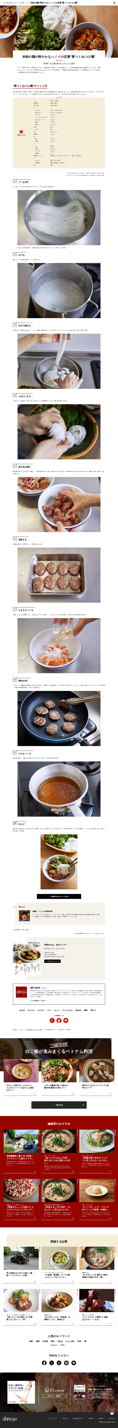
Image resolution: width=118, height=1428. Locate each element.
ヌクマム (31, 1010)
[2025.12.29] (59, 1300)
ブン (49, 1010)
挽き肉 (78, 1010)
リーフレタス (67, 1010)
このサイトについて (52, 1418)
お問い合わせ (112, 1418)
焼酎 (31, 1341)
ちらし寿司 (70, 1341)
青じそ (93, 1010)
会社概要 (101, 1418)
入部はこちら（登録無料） (54, 1396)
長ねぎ (60, 1341)
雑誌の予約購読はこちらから (100, 1397)
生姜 (79, 1341)
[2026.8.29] (96, 1141)
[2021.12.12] (21, 1070)
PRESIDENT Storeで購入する (100, 1393)
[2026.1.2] (59, 1190)
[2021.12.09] (96, 1070)
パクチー (41, 1010)
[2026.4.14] (59, 1258)
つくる (21, 1029)
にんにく (54, 1345)
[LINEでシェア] (65, 1020)
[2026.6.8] (96, 1300)
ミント (57, 1010)
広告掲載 (90, 1418)
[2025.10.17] (96, 1190)
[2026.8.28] (59, 1141)
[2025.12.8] (96, 1258)
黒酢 (38, 1341)
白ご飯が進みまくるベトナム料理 (62, 63)
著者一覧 (65, 1418)
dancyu (15, 1029)
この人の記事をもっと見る (37, 1000)
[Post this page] (52, 1020)
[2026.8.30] (21, 1190)
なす (63, 1345)
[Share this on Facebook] (59, 1020)
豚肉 (86, 1010)
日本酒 (45, 1341)
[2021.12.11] (59, 1070)
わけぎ (22, 1010)
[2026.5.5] (21, 1300)
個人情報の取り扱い (78, 1418)
